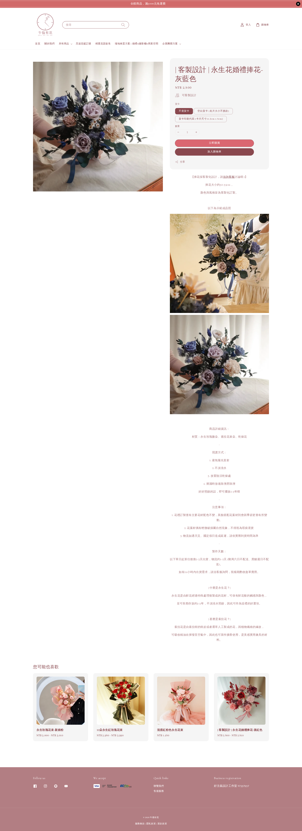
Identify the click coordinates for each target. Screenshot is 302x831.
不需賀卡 (184, 111)
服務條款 (140, 823)
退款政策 (162, 823)
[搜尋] (123, 24)
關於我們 (49, 43)
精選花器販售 (103, 43)
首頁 (37, 43)
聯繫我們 (159, 786)
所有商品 (64, 43)
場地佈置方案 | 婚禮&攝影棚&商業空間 (136, 43)
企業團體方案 (170, 43)
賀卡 (177, 104)
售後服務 (159, 791)
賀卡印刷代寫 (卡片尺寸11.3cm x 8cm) (201, 118)
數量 (177, 126)
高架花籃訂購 (83, 43)
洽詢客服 (229, 177)
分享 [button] (182, 162)
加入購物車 (214, 151)
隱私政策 (151, 823)
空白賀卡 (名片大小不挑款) (213, 111)
